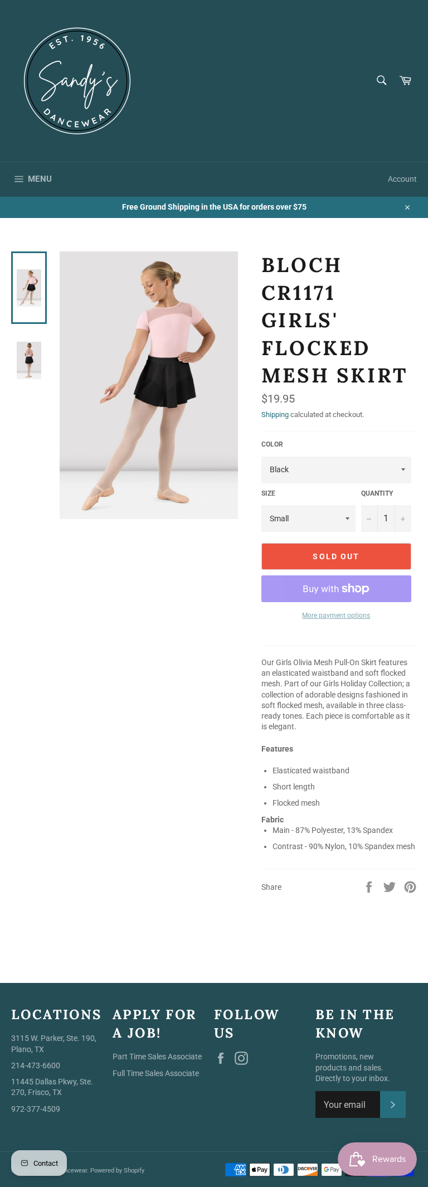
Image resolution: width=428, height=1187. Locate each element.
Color (272, 444)
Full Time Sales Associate (156, 1073)
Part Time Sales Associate (157, 1056)
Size (268, 493)
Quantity (377, 493)
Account (402, 179)
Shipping (275, 414)
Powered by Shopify (117, 1170)
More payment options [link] (336, 615)
